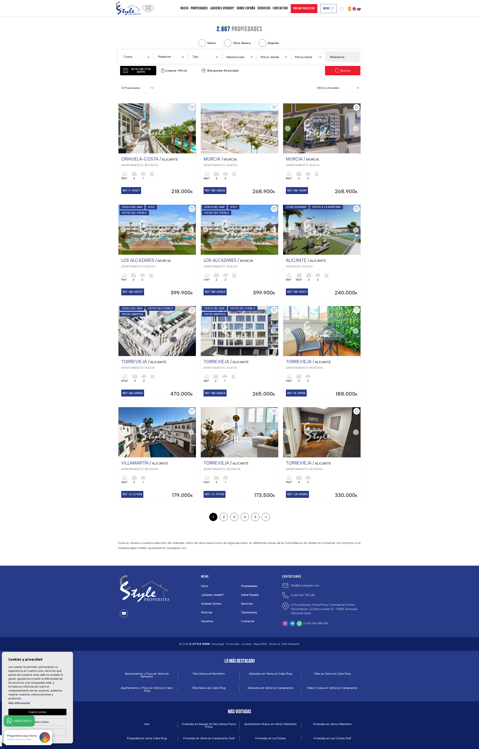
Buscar (345, 70)
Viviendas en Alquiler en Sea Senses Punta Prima (208, 725)
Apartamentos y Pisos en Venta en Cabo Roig (147, 689)
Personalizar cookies (37, 722)
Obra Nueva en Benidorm (209, 673)
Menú (326, 8)
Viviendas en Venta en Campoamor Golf (209, 738)
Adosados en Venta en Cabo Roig (270, 673)
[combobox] (136, 56)
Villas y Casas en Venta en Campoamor (332, 688)
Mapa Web (260, 644)
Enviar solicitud (304, 8)
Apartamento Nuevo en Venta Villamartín (270, 724)
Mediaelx (294, 644)
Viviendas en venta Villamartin (332, 724)
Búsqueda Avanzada (223, 70)
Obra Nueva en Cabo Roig (208, 688)
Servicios (264, 8)
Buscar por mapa (141, 70)
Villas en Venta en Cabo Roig (332, 673)
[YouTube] (124, 613)
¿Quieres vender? (222, 8)
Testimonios (249, 612)
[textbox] (137, 57)
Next (192, 128)
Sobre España (246, 8)
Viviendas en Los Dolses (270, 738)
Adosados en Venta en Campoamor (270, 688)
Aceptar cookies (37, 712)
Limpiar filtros (176, 70)
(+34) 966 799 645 (303, 595)
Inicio (184, 8)
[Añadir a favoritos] (192, 107)
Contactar (280, 8)
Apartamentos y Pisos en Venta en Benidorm (147, 675)
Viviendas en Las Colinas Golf (332, 738)
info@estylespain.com (305, 585)
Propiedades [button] (199, 8)
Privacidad (232, 644)
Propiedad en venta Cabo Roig (147, 738)
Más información (19, 703)
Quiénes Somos (211, 603)
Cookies (246, 644)
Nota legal (218, 644)
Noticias (206, 612)
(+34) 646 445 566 (316, 623)
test (147, 724)
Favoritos (207, 621)
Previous (122, 128)
